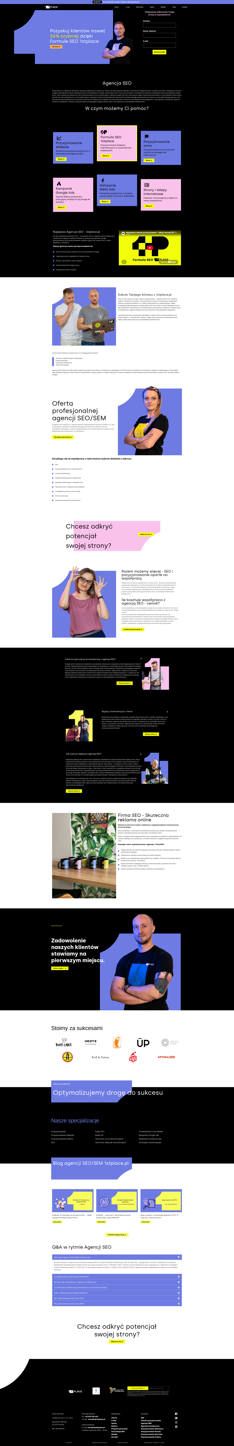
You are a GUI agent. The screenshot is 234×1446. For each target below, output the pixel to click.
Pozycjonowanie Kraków (151, 1437)
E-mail (145, 41)
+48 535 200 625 (91, 1417)
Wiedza (114, 1434)
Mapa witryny (123, 1442)
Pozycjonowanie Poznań (151, 1432)
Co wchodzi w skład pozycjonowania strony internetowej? (80, 1287)
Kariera (114, 1426)
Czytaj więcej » (57, 1222)
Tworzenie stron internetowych (109, 1139)
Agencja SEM (146, 1423)
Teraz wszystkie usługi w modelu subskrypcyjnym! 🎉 (117, 2)
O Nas (113, 1421)
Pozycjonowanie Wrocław (151, 1434)
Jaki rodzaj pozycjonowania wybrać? (71, 1293)
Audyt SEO (99, 1131)
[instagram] (176, 1422)
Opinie (114, 1423)
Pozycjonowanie (58, 1131)
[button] (117, 1257)
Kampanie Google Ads (149, 1135)
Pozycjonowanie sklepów (62, 1135)
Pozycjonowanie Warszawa (152, 1429)
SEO (53, 1142)
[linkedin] (176, 1418)
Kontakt (114, 1437)
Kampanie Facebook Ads (150, 1139)
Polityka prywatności (99, 1442)
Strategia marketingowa (150, 1142)
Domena (146, 21)
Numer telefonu (149, 31)
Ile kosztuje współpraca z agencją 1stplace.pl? (75, 1282)
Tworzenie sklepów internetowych (110, 1142)
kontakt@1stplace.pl (96, 1419)
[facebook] (176, 1413)
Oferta (114, 1418)
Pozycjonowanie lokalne (62, 1139)
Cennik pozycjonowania (151, 1421)
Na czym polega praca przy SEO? (69, 1298)
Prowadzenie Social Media (151, 1131)
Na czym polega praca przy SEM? (69, 1304)
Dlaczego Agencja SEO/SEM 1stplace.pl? (72, 1257)
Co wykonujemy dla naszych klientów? (71, 1277)
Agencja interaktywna (150, 1426)
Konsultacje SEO (118, 1432)
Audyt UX (99, 1135)
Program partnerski (119, 1429)
